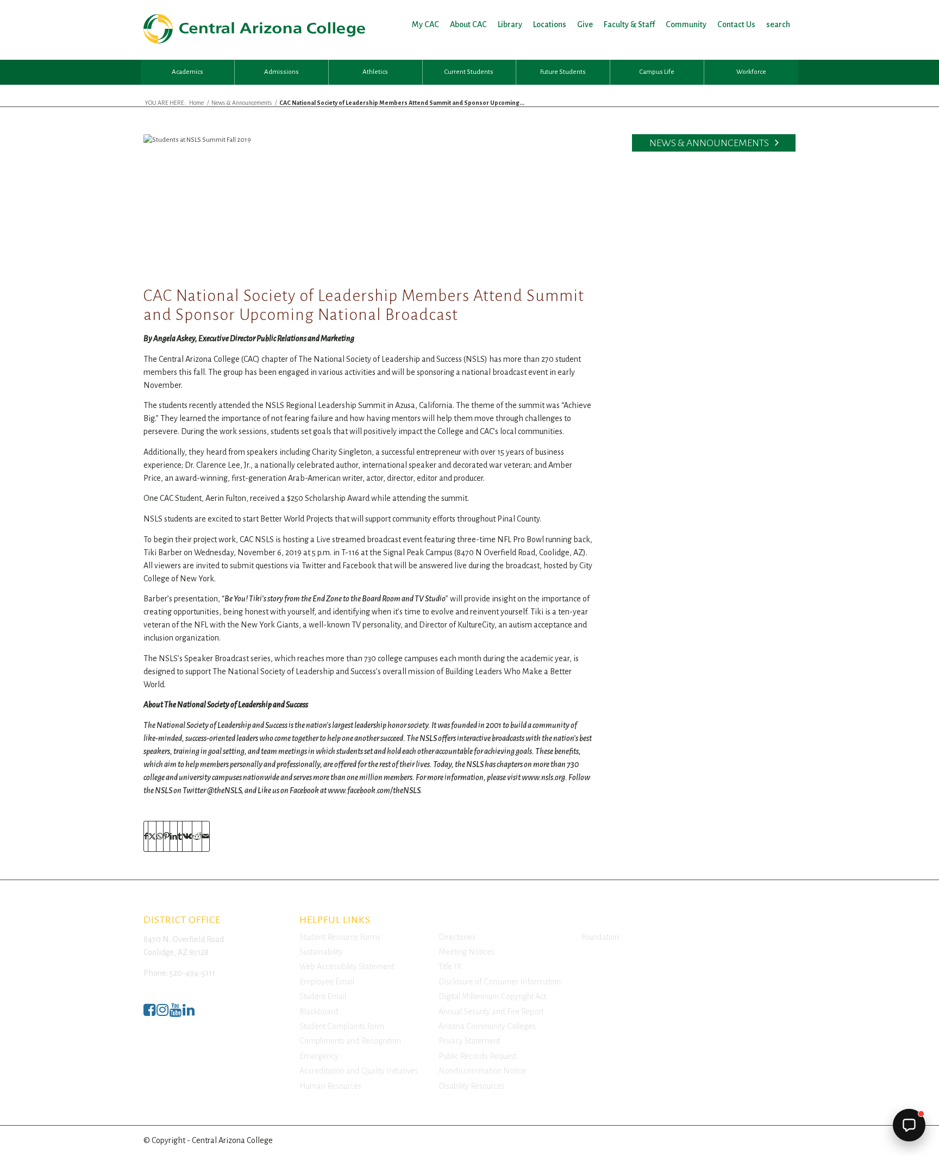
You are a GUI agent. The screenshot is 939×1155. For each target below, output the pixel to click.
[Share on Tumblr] (180, 836)
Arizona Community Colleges (487, 1026)
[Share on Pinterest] (167, 836)
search (778, 24)
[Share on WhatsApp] (159, 836)
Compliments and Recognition (350, 1041)
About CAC (468, 24)
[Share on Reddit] (197, 836)
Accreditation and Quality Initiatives (358, 1070)
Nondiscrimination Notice (482, 1070)
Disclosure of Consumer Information (500, 981)
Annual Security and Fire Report (491, 1011)
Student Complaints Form (341, 1026)
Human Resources (330, 1086)
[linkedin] (189, 1012)
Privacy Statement (469, 1041)
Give (585, 24)
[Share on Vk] (187, 836)
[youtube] (175, 1012)
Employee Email (326, 981)
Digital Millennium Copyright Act (492, 996)
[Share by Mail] (205, 836)
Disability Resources (472, 1086)
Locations (549, 24)
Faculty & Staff (629, 24)
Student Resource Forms (339, 937)
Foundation (600, 937)
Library (510, 24)
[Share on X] (152, 836)
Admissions (281, 72)
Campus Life (657, 72)
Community (686, 24)
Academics (187, 72)
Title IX (450, 966)
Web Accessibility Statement (346, 966)
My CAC (425, 24)
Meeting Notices (466, 951)
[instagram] (162, 1012)
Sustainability (321, 951)
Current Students (469, 72)
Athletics (375, 72)
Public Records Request (477, 1056)
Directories (457, 937)
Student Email (322, 996)
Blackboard (319, 1011)
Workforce (751, 72)
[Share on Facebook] (146, 836)
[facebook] (149, 1012)
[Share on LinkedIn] (173, 836)
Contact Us (736, 24)
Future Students (563, 72)
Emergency (319, 1056)
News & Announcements (710, 142)
